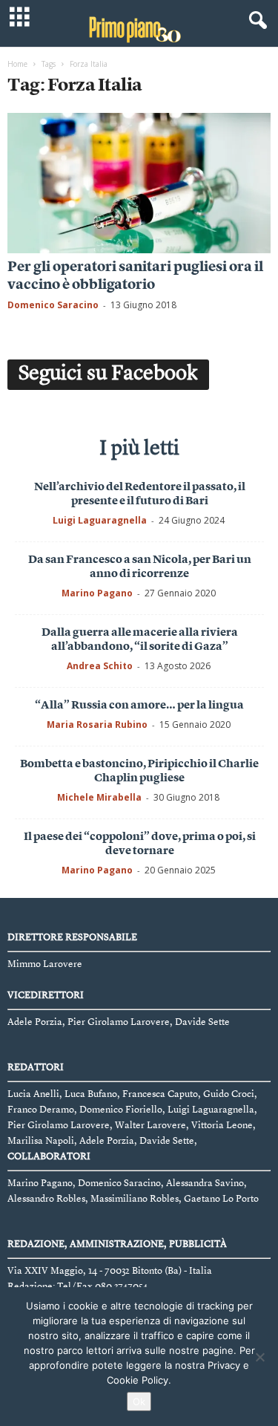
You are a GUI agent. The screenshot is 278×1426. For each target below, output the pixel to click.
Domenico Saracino (53, 305)
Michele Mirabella (99, 797)
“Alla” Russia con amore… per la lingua (139, 706)
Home (17, 64)
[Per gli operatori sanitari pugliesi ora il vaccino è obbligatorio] (139, 183)
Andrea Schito (100, 666)
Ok (139, 1401)
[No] (259, 1357)
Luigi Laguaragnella (100, 520)
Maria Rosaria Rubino (97, 724)
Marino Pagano (97, 593)
